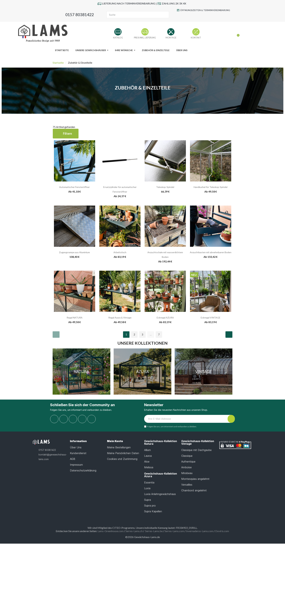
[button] (66, 134)
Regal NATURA (74, 317)
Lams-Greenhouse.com (111, 531)
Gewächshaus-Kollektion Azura (160, 475)
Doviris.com (222, 531)
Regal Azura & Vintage (119, 317)
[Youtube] (199, 16)
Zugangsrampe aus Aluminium (74, 252)
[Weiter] (228, 334)
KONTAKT (196, 37)
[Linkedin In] (91, 419)
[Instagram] (214, 16)
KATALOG (118, 37)
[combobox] (132, 14)
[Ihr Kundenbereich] (231, 34)
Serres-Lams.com (174, 531)
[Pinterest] (206, 16)
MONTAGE (171, 37)
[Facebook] (192, 16)
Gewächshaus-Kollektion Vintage (197, 442)
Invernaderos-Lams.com (199, 531)
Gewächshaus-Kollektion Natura (160, 442)
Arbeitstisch (119, 252)
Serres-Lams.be (154, 531)
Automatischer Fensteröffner (74, 187)
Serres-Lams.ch (134, 531)
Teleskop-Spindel (165, 187)
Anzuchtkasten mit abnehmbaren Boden (210, 252)
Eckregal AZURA (165, 317)
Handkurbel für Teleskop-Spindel (210, 187)
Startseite (58, 62)
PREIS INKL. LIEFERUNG (145, 37)
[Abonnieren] (231, 419)
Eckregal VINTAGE (210, 317)
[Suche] (165, 14)
